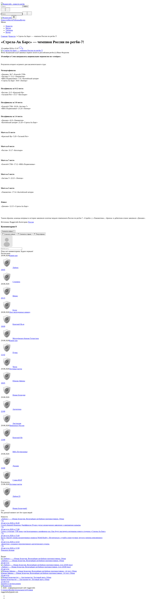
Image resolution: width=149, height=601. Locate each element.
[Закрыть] (29, 13)
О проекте (5, 590)
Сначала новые (9, 234)
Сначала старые (25, 234)
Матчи (8, 28)
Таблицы (9, 30)
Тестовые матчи (15, 369)
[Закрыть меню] (14, 17)
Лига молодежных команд (19, 312)
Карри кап (13, 255)
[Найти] (24, 13)
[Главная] (13, 4)
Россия (31, 222)
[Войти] (7, 9)
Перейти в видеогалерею (11, 584)
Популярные (40, 234)
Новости (9, 26)
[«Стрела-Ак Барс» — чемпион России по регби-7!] (22, 50)
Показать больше (7, 550)
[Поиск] (3, 9)
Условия (29, 590)
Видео (8, 32)
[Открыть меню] (2, 2)
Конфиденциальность (17, 590)
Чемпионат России (16, 425)
